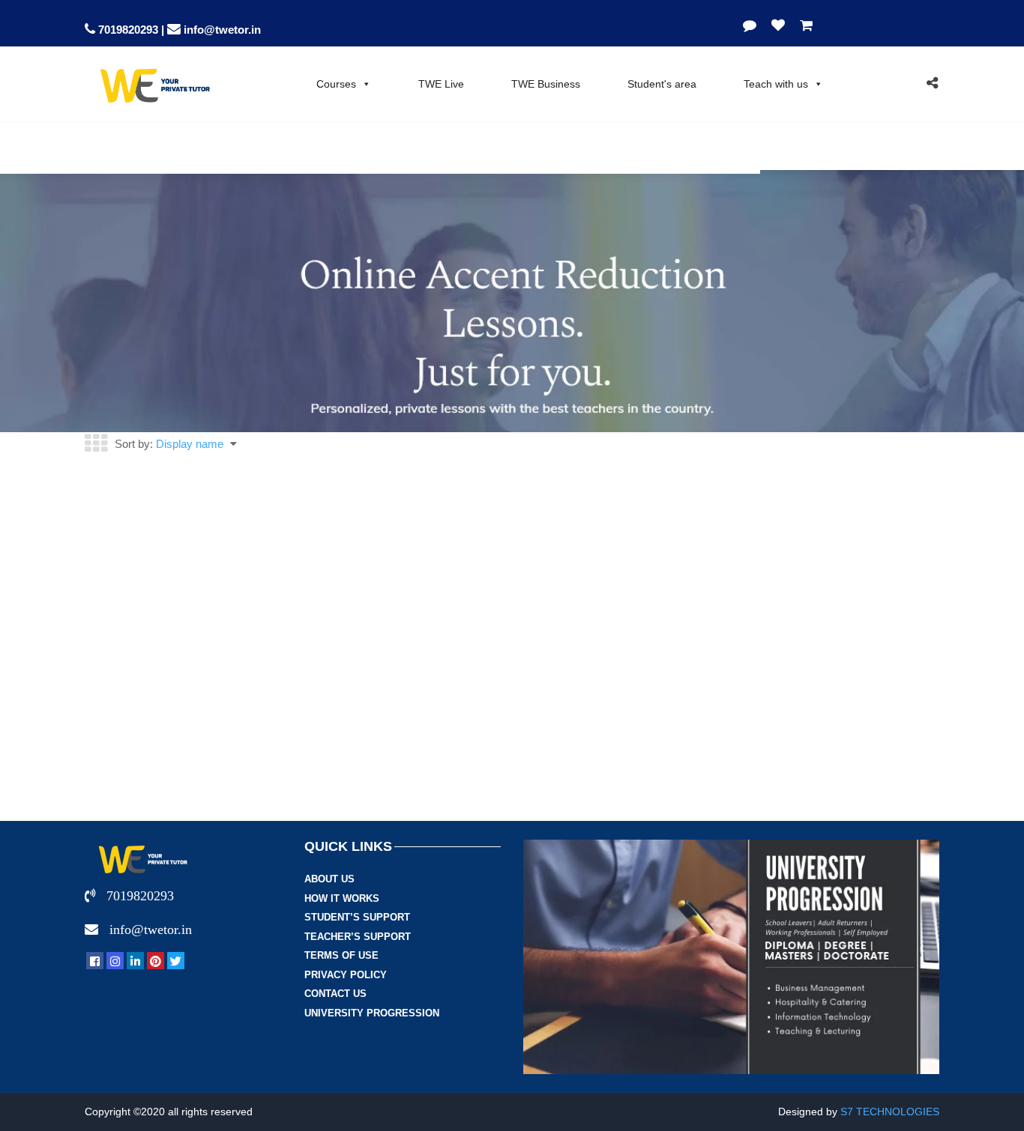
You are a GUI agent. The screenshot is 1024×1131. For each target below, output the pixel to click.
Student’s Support (357, 917)
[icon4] (155, 960)
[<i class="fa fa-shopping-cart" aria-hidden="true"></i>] (802, 25)
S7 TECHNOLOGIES (889, 1112)
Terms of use (341, 955)
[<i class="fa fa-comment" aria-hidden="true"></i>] (753, 25)
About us (329, 879)
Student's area (661, 84)
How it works (341, 898)
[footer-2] (115, 960)
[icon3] (135, 960)
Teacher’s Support (357, 936)
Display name (189, 443)
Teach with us (776, 84)
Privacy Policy (345, 974)
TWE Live (441, 84)
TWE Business (545, 84)
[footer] (94, 960)
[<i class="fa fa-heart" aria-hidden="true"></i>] (778, 25)
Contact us (335, 993)
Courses (336, 84)
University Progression (371, 1013)
